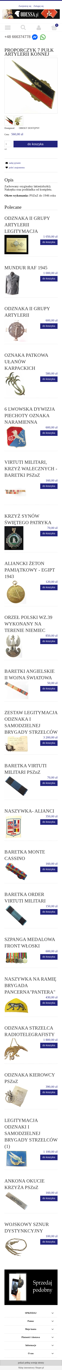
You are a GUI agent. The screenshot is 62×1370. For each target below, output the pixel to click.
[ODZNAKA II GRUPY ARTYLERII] (17, 330)
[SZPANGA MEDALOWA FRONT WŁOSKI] (17, 958)
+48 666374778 (17, 37)
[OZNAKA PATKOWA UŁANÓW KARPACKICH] (17, 384)
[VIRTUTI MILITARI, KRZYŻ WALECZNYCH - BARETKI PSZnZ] (17, 491)
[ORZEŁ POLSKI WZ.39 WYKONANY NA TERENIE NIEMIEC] (17, 646)
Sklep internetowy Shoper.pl (31, 1368)
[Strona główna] (31, 13)
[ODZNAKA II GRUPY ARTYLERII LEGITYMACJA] (17, 244)
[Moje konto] (39, 28)
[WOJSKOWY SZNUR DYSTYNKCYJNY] (17, 1245)
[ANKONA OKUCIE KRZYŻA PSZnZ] (17, 1201)
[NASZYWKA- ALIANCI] (17, 826)
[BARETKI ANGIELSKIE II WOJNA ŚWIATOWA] (17, 690)
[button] (8, 28)
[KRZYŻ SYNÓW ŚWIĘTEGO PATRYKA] (17, 538)
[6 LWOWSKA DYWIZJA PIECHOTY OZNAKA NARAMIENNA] (17, 437)
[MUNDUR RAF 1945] (17, 283)
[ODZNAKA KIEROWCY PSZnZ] (17, 1096)
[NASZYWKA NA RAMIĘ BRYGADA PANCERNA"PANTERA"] (17, 1005)
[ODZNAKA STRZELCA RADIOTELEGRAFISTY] (17, 1049)
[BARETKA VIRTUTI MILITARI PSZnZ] (17, 787)
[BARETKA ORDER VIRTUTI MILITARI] (17, 915)
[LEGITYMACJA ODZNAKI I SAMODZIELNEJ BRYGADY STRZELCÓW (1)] (17, 1158)
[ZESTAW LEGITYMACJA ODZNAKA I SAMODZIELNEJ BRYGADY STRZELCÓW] (17, 744)
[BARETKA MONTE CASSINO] (17, 871)
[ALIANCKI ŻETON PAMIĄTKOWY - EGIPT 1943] (17, 592)
